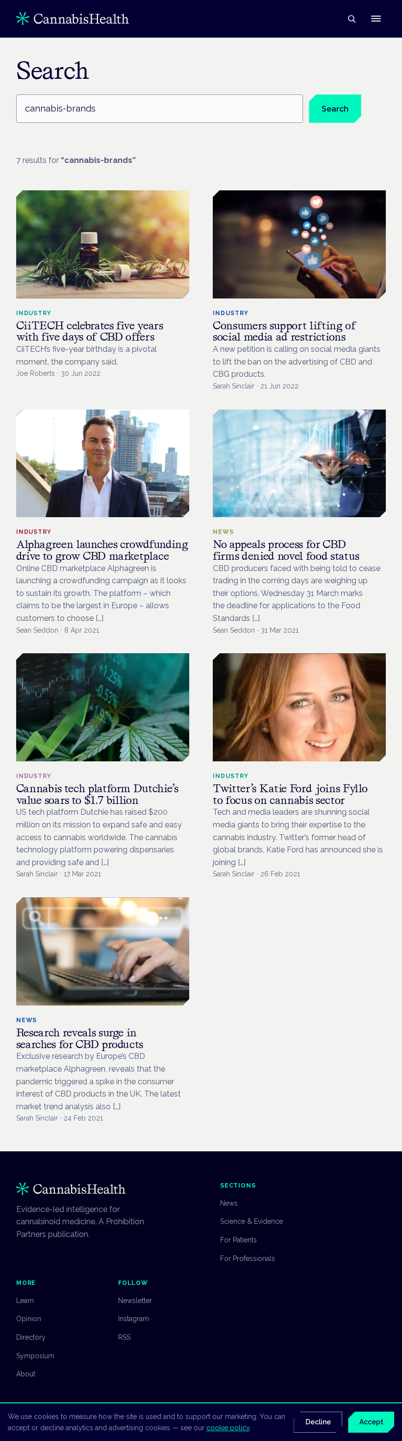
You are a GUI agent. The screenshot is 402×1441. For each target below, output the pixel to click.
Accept (371, 1422)
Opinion (28, 1319)
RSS (124, 1337)
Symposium (35, 1356)
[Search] (351, 18)
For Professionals (247, 1258)
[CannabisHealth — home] (72, 18)
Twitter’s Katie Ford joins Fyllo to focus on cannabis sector (290, 794)
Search (335, 109)
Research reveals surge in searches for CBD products (80, 1038)
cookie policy (228, 1428)
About (25, 1374)
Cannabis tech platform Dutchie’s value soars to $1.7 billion (97, 794)
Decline (318, 1422)
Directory (31, 1337)
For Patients (238, 1240)
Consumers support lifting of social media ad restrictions (285, 331)
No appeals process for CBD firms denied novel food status (286, 550)
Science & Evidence (251, 1221)
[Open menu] (376, 18)
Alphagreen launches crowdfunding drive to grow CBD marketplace (102, 550)
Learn (25, 1300)
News (229, 1203)
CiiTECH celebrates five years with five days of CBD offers (89, 331)
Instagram (133, 1319)
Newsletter (135, 1300)
